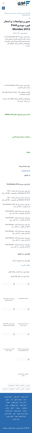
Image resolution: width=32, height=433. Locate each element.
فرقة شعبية (17, 411)
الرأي (12, 408)
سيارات (24, 411)
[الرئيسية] (29, 13)
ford (17, 385)
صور (22, 388)
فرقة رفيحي (9, 416)
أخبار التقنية (23, 405)
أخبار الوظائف (14, 405)
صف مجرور (16, 419)
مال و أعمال (8, 411)
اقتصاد (8, 402)
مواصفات (11, 388)
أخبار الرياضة (8, 397)
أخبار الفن (16, 397)
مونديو (5, 388)
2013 (22, 385)
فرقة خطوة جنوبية (20, 416)
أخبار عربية (23, 402)
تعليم (7, 399)
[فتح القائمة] (3, 3)
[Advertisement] (16, 65)
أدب (11, 399)
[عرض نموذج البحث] (3, 8)
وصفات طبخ (18, 399)
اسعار (27, 388)
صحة (24, 399)
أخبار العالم (15, 402)
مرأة (7, 405)
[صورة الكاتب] (29, 33)
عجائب (7, 408)
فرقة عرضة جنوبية (22, 413)
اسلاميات (24, 408)
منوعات (18, 408)
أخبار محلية (24, 397)
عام (29, 18)
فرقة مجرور (7, 413)
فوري (22, 33)
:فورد (27, 385)
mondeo (11, 385)
